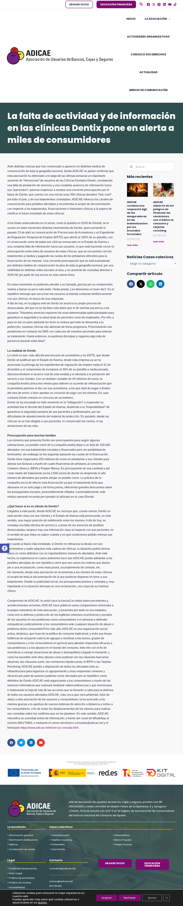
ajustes (42, 902)
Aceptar (107, 898)
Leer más (132, 245)
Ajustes (152, 898)
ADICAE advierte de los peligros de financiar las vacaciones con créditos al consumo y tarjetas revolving (163, 216)
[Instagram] (159, 4)
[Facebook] (148, 4)
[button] (4, 548)
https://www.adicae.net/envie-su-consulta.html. (50, 727)
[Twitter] (153, 4)
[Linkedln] (164, 4)
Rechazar (129, 898)
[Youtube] (169, 4)
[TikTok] (175, 4)
